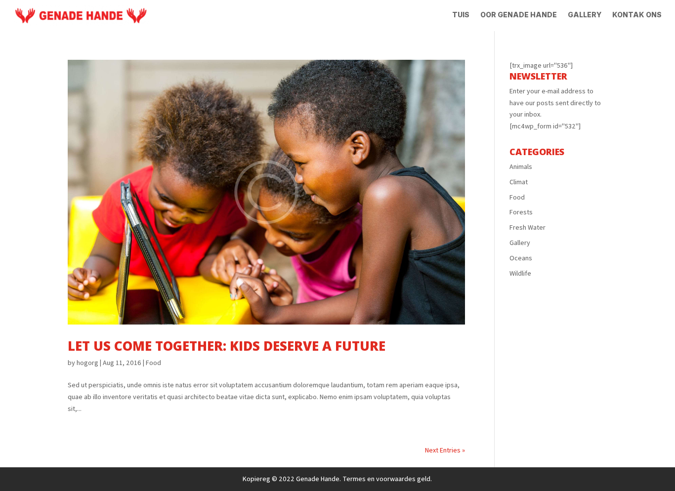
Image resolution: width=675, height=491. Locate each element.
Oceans (520, 257)
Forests (521, 211)
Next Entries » (445, 450)
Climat (518, 181)
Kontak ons (637, 15)
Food (153, 362)
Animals (520, 166)
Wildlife (520, 273)
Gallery (584, 15)
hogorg (87, 362)
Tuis (460, 15)
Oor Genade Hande (518, 15)
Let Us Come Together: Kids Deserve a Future (226, 346)
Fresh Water (527, 227)
